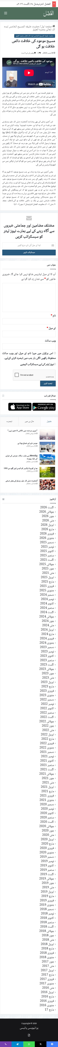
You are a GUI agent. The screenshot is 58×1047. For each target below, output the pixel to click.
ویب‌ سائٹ (50, 341)
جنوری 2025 (47, 590)
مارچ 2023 (47, 686)
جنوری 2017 (47, 983)
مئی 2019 (48, 887)
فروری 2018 (47, 953)
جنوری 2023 (47, 695)
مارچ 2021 (47, 791)
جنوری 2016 (47, 1005)
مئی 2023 (48, 677)
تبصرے (9, 421)
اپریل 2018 (47, 944)
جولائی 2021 (46, 774)
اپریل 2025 (47, 577)
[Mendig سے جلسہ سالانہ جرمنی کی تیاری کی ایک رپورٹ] (47, 459)
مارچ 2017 (47, 974)
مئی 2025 (48, 573)
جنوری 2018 (47, 957)
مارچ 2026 (47, 529)
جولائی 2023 (46, 669)
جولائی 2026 (46, 512)
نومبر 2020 (47, 809)
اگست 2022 (47, 717)
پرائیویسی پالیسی (29, 1028)
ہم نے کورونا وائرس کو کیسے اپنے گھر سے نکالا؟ (20, 468)
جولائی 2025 (46, 564)
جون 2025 (48, 568)
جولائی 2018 (46, 931)
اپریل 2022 (47, 734)
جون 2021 (48, 778)
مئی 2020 (48, 835)
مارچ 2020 (47, 843)
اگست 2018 (47, 926)
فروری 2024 (47, 638)
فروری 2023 (47, 691)
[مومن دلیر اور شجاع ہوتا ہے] (47, 447)
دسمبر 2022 (47, 699)
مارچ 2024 (47, 634)
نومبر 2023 (47, 651)
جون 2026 (48, 516)
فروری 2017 (47, 979)
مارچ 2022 (47, 739)
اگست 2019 (47, 874)
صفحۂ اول (46, 26)
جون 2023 (48, 673)
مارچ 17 (49, 1009)
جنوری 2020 (47, 852)
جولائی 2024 (46, 616)
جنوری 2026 (47, 538)
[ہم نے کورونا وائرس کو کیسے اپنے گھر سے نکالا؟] (47, 472)
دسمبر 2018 (47, 909)
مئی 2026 (48, 520)
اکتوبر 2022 (47, 708)
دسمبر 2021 (47, 752)
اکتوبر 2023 (47, 656)
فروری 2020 (47, 848)
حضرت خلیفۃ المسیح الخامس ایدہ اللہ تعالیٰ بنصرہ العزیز (29, 28)
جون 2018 (48, 935)
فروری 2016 (47, 1001)
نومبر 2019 (47, 861)
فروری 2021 (47, 795)
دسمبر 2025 (47, 542)
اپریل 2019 (47, 891)
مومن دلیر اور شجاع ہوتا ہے (27, 443)
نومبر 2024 (47, 599)
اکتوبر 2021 (47, 760)
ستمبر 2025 (47, 555)
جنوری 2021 (47, 800)
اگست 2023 (47, 664)
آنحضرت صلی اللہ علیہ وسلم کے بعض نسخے (21, 481)
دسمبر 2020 (47, 804)
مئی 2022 (48, 730)
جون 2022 (48, 726)
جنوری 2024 (47, 643)
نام (53, 315)
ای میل (51, 328)
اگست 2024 (47, 612)
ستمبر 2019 (47, 870)
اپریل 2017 (47, 970)
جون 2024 (48, 621)
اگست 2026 (47, 507)
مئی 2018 (48, 940)
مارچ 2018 (47, 948)
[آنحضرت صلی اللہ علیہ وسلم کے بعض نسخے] (47, 484)
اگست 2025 (47, 560)
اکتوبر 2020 (47, 813)
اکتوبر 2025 (47, 551)
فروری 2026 (47, 533)
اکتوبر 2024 (47, 603)
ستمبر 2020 (47, 817)
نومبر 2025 (47, 546)
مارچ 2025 (47, 581)
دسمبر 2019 (47, 857)
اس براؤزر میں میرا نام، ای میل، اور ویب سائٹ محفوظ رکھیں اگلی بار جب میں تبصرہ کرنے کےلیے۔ (29, 356)
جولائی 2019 (46, 878)
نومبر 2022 (47, 704)
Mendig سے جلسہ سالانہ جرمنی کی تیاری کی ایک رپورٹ (21, 457)
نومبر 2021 (47, 756)
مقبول (49, 421)
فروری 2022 (47, 743)
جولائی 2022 (46, 721)
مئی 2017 (48, 966)
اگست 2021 (47, 769)
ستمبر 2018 (47, 922)
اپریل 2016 (47, 992)
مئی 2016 (48, 988)
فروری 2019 (47, 900)
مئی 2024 (48, 625)
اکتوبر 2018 (47, 918)
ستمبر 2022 (47, 712)
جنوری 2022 (47, 747)
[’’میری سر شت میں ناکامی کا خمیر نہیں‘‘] (47, 434)
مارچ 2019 (47, 896)
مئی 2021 (48, 782)
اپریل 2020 (47, 839)
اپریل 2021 (47, 787)
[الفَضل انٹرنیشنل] (48, 13)
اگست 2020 (47, 822)
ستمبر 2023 (47, 660)
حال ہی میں (29, 421)
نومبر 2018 (47, 913)
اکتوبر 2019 (47, 865)
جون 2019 (48, 883)
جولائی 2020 (46, 826)
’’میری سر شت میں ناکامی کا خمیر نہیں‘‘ (22, 430)
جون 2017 (48, 961)
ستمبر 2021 (47, 765)
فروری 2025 (47, 586)
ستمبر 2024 (47, 608)
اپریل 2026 (47, 525)
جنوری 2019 (47, 905)
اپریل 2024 (47, 629)
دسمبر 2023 (47, 647)
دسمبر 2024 (47, 595)
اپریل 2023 (47, 682)
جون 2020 (48, 830)
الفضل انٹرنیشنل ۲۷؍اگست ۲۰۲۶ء (34, 4)
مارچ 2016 (47, 996)
